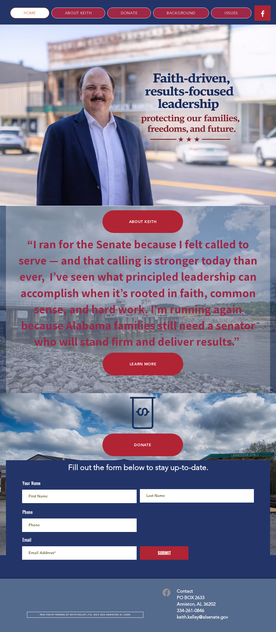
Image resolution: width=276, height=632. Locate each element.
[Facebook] (166, 592)
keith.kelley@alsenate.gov (202, 617)
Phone (27, 512)
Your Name (31, 483)
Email (26, 540)
